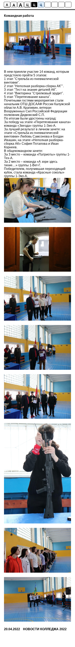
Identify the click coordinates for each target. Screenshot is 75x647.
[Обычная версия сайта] (68, 4)
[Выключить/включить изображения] (48, 4)
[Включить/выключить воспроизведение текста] (54, 4)
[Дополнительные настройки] (61, 4)
